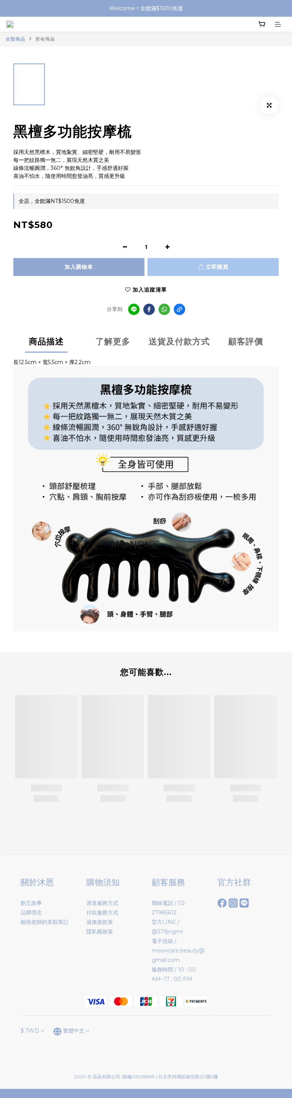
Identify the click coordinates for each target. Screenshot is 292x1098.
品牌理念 (31, 912)
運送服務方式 (102, 903)
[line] (134, 309)
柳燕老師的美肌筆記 (44, 922)
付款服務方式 (102, 912)
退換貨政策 (99, 922)
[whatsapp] (164, 309)
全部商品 (15, 39)
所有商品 (45, 39)
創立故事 (31, 903)
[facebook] (149, 309)
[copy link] (179, 309)
